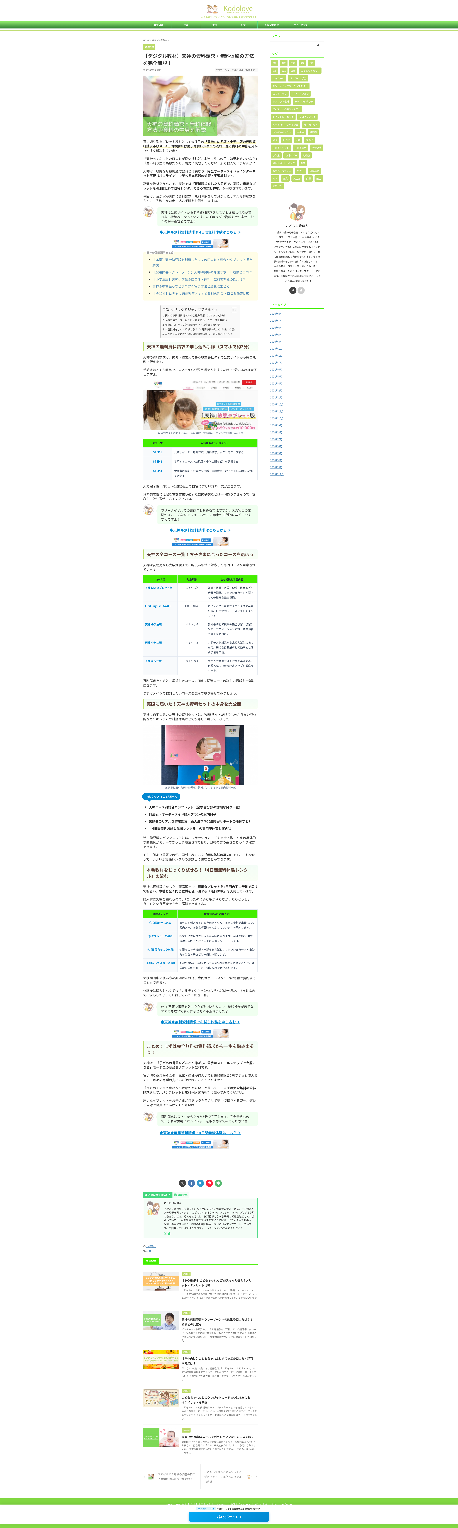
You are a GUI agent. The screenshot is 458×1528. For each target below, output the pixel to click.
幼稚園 (306, 155)
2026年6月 (276, 327)
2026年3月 (276, 341)
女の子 (309, 140)
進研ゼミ (277, 186)
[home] (169, 1233)
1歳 (284, 63)
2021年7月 (276, 362)
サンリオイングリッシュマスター (290, 86)
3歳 (302, 63)
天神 (149, 1251)
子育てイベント (281, 147)
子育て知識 (157, 25)
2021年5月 (276, 376)
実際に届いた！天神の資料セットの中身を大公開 (192, 324)
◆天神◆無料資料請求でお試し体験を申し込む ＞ (200, 1021)
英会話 (296, 178)
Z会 (293, 70)
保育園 (313, 132)
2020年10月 (277, 418)
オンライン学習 (298, 78)
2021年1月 (276, 397)
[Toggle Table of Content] (232, 310)
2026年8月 (276, 313)
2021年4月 (276, 383)
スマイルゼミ (280, 93)
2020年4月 (276, 460)
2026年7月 (276, 320)
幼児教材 (151, 1246)
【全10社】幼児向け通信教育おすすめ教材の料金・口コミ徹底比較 (200, 293)
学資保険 (316, 147)
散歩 (303, 163)
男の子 (300, 170)
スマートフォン (300, 93)
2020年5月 (276, 453)
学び (186, 25)
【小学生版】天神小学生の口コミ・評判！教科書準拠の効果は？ (199, 279)
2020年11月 (277, 411)
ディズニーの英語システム (286, 109)
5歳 (274, 70)
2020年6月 (276, 446)
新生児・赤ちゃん (282, 170)
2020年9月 (276, 425)
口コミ (286, 140)
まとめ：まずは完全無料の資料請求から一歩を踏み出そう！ (199, 334)
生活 (214, 25)
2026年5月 (276, 334)
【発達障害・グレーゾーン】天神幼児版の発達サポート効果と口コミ (202, 272)
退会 (318, 178)
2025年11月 (277, 355)
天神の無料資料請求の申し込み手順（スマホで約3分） (195, 315)
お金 (243, 25)
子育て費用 (300, 147)
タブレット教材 (281, 101)
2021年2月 (276, 390)
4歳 (311, 63)
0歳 (274, 63)
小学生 (276, 155)
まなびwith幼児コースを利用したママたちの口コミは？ (218, 1437)
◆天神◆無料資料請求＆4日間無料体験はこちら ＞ (200, 232)
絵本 (275, 178)
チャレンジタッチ (304, 101)
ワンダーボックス (282, 132)
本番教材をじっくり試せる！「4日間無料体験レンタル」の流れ (201, 329)
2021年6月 (276, 369)
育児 (285, 178)
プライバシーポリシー (281, 1504)
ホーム (169, 1504)
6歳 (284, 70)
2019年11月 (277, 474)
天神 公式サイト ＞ (229, 1517)
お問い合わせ (272, 25)
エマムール (278, 78)
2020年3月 (276, 467)
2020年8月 (276, 432)
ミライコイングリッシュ (285, 124)
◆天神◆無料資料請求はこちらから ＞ (200, 530)
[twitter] (182, 1183)
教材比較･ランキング (284, 163)
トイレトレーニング (283, 117)
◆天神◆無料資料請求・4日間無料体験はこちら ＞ (200, 1132)
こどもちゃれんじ (310, 70)
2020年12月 (277, 404)
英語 (308, 178)
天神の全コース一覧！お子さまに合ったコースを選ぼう (196, 320)
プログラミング (307, 117)
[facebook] (191, 1183)
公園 (275, 140)
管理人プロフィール (240, 1504)
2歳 (293, 63)
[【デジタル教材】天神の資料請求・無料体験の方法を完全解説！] (200, 1183)
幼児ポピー (291, 155)
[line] (218, 1183)
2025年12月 (277, 348)
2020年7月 (276, 439)
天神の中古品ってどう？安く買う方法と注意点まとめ (191, 286)
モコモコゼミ (311, 124)
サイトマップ (301, 25)
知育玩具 (314, 170)
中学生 (300, 132)
